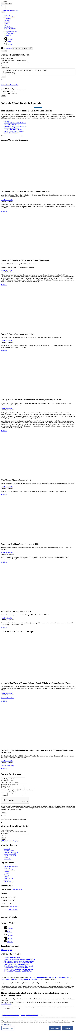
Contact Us (7, 35)
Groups (6, 880)
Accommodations (9, 17)
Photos (6, 25)
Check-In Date (5, 91)
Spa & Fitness (8, 27)
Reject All (67, 1028)
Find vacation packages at (19, 961)
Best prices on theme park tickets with (19, 959)
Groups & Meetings (10, 28)
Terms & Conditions (36, 977)
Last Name (4, 780)
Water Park (7, 18)
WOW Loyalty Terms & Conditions (25, 979)
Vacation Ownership (10, 855)
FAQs (6, 857)
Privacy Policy (50, 977)
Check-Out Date (5, 93)
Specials (6, 20)
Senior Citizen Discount (11, 133)
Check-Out (4, 788)
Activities (7, 22)
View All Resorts (9, 33)
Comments (4, 795)
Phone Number (5, 782)
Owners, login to (18, 969)
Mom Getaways (9, 881)
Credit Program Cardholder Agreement (29, 1015)
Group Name (4, 792)
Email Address (5, 784)
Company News (9, 850)
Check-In (3, 786)
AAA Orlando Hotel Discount (13, 129)
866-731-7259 (13, 910)
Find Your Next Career (11, 852)
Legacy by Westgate (10, 854)
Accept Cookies (55, 1028)
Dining (6, 23)
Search (3, 95)
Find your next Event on (16, 964)
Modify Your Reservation (11, 866)
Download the (18, 971)
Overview (7, 15)
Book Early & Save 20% (11, 124)
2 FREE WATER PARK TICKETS (15, 123)
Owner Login (7, 49)
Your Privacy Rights (48, 979)
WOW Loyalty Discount (11, 128)
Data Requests (6, 979)
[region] (38, 1025)
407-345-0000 (14, 906)
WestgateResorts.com (10, 32)
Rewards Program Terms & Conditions (11, 1015)
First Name (4, 778)
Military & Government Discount (14, 131)
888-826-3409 (17, 889)
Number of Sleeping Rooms (9, 790)
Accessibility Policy (64, 977)
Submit (3, 812)
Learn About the (16, 967)
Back (2, 12)
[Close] (73, 1021)
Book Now (4, 211)
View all (12, 957)
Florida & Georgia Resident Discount (15, 126)
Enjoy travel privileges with (18, 962)
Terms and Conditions (7, 698)
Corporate (7, 849)
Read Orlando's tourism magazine (19, 966)
